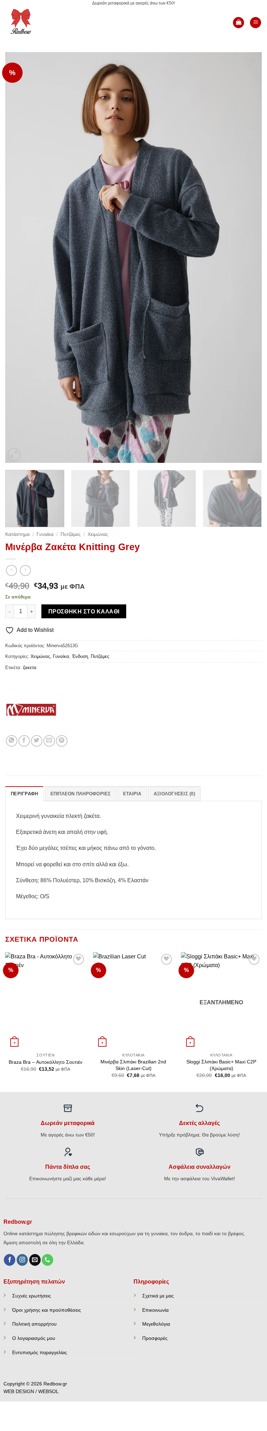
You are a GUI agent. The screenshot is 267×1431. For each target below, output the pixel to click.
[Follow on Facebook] (9, 1260)
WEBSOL (48, 1391)
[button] (238, 23)
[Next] (248, 258)
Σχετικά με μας (158, 1296)
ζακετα (30, 667)
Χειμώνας (98, 534)
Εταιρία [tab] (132, 793)
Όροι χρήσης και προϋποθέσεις (46, 1310)
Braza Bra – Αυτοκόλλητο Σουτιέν (45, 1062)
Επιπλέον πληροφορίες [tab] (80, 793)
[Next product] (11, 570)
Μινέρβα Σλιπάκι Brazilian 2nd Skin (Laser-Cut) (133, 1065)
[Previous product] (25, 570)
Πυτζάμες (70, 534)
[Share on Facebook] (24, 741)
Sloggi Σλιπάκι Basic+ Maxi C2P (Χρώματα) (221, 1065)
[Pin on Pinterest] (61, 741)
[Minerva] (31, 709)
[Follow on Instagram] (22, 1260)
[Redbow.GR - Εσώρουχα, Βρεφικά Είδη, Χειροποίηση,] (28, 22)
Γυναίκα (45, 534)
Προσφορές (155, 1338)
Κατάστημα (17, 534)
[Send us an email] (35, 1260)
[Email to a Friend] (49, 741)
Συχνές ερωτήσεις (31, 1296)
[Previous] (19, 258)
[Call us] (47, 1260)
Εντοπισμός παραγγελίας (39, 1352)
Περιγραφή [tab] (24, 793)
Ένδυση (80, 656)
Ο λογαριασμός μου (33, 1338)
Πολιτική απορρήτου (34, 1324)
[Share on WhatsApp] (11, 741)
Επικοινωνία (155, 1310)
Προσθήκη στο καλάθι (84, 611)
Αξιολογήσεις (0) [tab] (174, 793)
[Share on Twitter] (36, 741)
